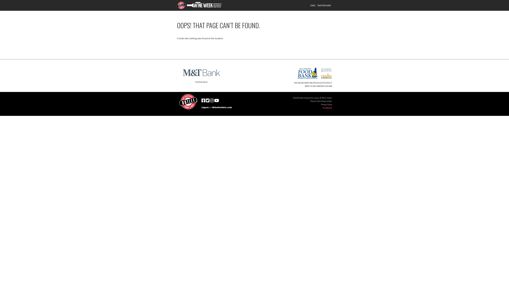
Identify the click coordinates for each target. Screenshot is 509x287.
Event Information (324, 5)
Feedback (327, 108)
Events (312, 5)
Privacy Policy (326, 104)
